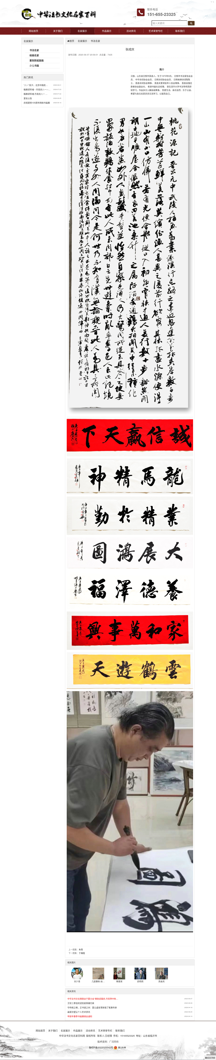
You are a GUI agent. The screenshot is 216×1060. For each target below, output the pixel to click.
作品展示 (106, 31)
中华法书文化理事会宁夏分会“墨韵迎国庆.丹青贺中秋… (92, 998)
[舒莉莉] (140, 977)
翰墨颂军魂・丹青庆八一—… (37, 89)
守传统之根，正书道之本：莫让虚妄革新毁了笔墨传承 (92, 1007)
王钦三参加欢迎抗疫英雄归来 (80, 1003)
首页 (72, 41)
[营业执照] (120, 1047)
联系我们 (180, 31)
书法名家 (95, 41)
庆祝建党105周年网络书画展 (37, 102)
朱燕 (81, 949)
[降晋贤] (119, 977)
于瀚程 (82, 952)
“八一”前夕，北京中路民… (36, 85)
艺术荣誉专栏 (156, 31)
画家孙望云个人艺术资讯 (78, 1011)
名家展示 (82, 31)
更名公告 (28, 98)
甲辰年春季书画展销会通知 (79, 1016)
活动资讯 (131, 31)
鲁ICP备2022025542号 (101, 1047)
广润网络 (114, 1041)
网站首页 (33, 31)
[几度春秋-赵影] (98, 977)
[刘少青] (77, 977)
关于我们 (58, 31)
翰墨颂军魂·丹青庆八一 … (35, 93)
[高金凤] (161, 977)
